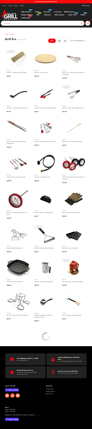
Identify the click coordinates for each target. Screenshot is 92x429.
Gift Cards (22, 5)
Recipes (16, 5)
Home (6, 34)
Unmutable (38, 415)
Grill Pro (12, 34)
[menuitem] (27, 12)
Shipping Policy (50, 391)
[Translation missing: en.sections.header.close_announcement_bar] (90, 2)
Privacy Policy (49, 389)
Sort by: (72, 41)
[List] (65, 41)
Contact (4, 5)
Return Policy (49, 394)
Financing (10, 5)
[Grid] (59, 41)
